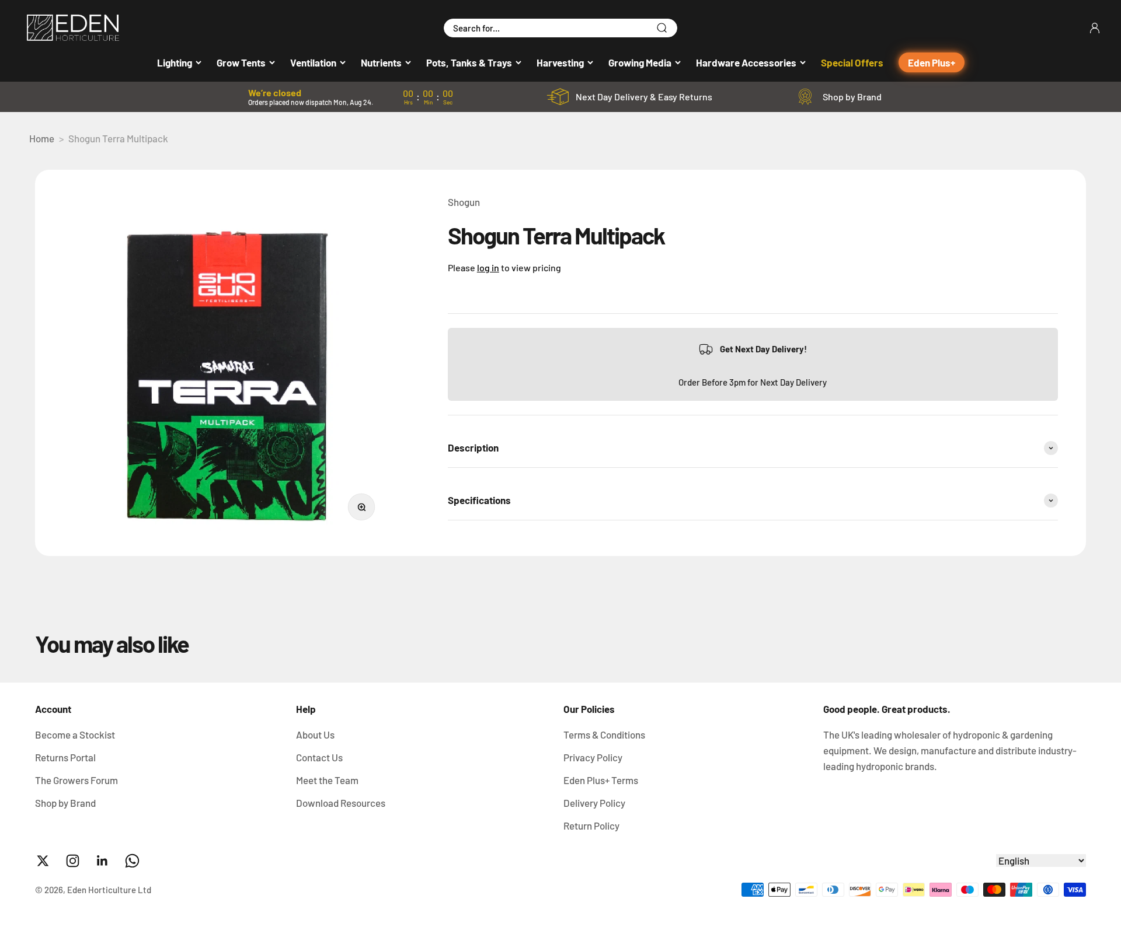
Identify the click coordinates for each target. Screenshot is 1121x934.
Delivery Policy (594, 803)
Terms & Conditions (604, 734)
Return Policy (591, 825)
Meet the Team (327, 780)
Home (41, 138)
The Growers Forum (76, 780)
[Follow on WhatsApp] (132, 861)
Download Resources (340, 803)
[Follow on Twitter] (43, 861)
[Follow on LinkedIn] (102, 861)
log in (488, 267)
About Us (315, 734)
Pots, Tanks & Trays (469, 62)
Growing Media (639, 62)
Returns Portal (65, 757)
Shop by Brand (852, 96)
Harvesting (560, 62)
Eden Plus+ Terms (600, 780)
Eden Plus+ (931, 62)
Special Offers (852, 62)
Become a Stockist (75, 734)
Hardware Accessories (746, 62)
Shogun (464, 202)
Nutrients (381, 62)
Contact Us (319, 757)
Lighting (174, 62)
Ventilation (313, 62)
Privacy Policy (592, 757)
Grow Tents (241, 62)
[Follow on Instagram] (73, 861)
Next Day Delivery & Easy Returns (644, 96)
